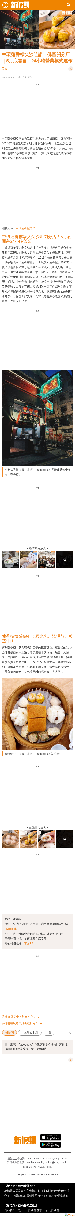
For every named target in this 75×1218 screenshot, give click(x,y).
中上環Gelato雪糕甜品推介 (26, 1195)
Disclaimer (29, 1166)
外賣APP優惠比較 (57, 1195)
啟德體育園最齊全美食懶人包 (22, 1190)
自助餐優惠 (35, 1210)
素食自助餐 (52, 1210)
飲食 (5, 68)
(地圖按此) (11, 928)
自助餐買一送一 (14, 1210)
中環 (49, 1032)
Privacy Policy (44, 1166)
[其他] (70, 70)
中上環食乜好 (30, 1032)
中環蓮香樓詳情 (25, 228)
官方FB (28, 943)
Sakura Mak (8, 77)
